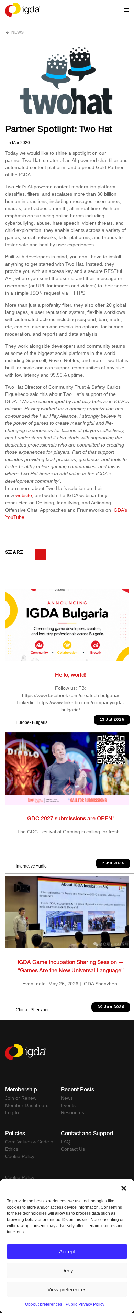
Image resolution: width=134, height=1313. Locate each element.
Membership (21, 1090)
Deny (67, 1270)
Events (68, 1105)
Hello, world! (70, 675)
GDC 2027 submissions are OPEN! (70, 819)
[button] (123, 1187)
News (17, 33)
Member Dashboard (27, 1105)
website (23, 495)
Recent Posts (77, 1090)
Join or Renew (20, 1098)
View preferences (67, 1289)
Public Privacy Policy (85, 1304)
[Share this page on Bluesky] (40, 554)
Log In (12, 1112)
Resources (72, 1112)
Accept (67, 1251)
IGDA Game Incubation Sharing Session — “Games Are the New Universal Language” (71, 967)
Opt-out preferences (43, 1304)
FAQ (65, 1142)
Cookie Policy (19, 1156)
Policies (15, 1134)
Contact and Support (87, 1134)
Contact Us (73, 1149)
